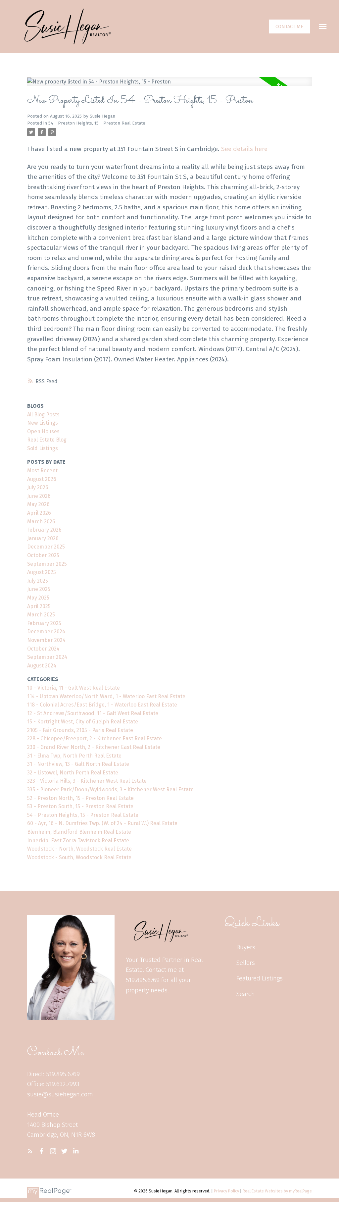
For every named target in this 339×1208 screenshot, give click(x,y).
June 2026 (39, 496)
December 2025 (46, 547)
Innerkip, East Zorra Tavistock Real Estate (78, 840)
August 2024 (41, 665)
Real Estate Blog (47, 440)
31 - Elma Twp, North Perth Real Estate (74, 756)
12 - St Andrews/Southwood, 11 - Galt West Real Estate (92, 713)
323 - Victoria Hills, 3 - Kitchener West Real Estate (87, 781)
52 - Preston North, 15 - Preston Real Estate (80, 798)
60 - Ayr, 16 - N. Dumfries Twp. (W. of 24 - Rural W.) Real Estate (102, 823)
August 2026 (41, 479)
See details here (244, 149)
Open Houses (43, 431)
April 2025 (39, 606)
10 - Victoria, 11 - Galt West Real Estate (73, 688)
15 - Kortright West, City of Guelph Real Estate (82, 721)
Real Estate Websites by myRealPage (277, 1190)
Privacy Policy (226, 1190)
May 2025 (38, 598)
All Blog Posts (43, 414)
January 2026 (43, 538)
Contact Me (289, 26)
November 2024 (46, 640)
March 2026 (41, 521)
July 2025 (37, 581)
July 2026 (37, 487)
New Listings (42, 423)
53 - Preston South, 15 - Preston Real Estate (80, 806)
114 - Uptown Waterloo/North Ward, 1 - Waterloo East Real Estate (106, 696)
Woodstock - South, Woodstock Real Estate (79, 857)
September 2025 (47, 564)
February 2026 (44, 530)
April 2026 (39, 513)
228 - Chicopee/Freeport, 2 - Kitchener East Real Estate (94, 738)
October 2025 (43, 555)
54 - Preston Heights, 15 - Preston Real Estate (96, 123)
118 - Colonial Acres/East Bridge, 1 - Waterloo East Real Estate (102, 705)
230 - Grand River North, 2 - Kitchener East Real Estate (93, 747)
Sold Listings (42, 448)
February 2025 (44, 623)
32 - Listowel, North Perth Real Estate (72, 772)
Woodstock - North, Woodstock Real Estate (79, 849)
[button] (289, 27)
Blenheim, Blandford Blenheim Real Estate (79, 832)
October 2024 (43, 649)
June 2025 (38, 589)
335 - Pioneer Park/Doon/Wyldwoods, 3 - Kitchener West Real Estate (110, 789)
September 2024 (47, 657)
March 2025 (41, 614)
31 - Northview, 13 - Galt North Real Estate (78, 764)
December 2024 (46, 631)
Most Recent (42, 470)
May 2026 (38, 504)
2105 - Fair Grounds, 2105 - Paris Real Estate (80, 730)
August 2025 (41, 572)
